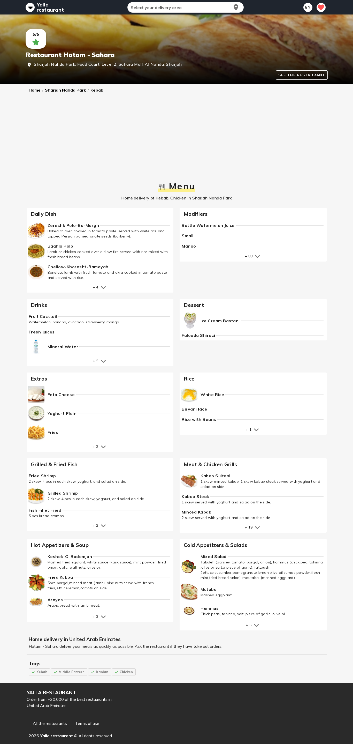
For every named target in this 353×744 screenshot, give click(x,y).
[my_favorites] (321, 7)
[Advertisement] (177, 137)
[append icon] (236, 7)
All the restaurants (50, 723)
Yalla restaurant (50, 7)
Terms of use (87, 723)
